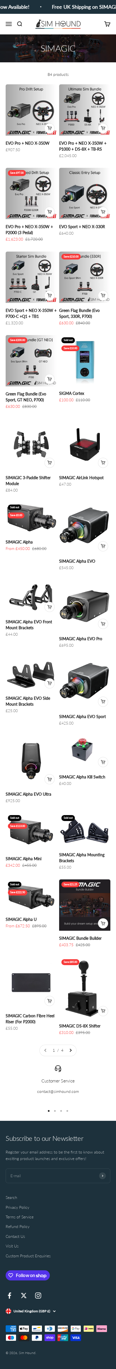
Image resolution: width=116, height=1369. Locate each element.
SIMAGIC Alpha (19, 542)
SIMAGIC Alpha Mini (23, 858)
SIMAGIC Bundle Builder (80, 938)
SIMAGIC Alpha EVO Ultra (28, 794)
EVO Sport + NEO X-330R (82, 226)
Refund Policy (18, 1226)
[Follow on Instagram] (38, 1295)
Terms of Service (20, 1216)
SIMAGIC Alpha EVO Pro (80, 638)
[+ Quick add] (49, 128)
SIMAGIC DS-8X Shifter (80, 1026)
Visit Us (12, 1245)
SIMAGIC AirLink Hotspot (81, 477)
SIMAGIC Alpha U (21, 919)
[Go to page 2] (70, 1050)
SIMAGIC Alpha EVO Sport (82, 716)
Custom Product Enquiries (28, 1255)
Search (11, 1197)
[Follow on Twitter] (24, 1295)
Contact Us (15, 1236)
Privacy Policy (17, 1207)
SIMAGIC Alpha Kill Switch (82, 776)
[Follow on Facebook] (9, 1295)
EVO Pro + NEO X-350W (28, 143)
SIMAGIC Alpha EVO (77, 561)
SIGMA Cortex (71, 393)
